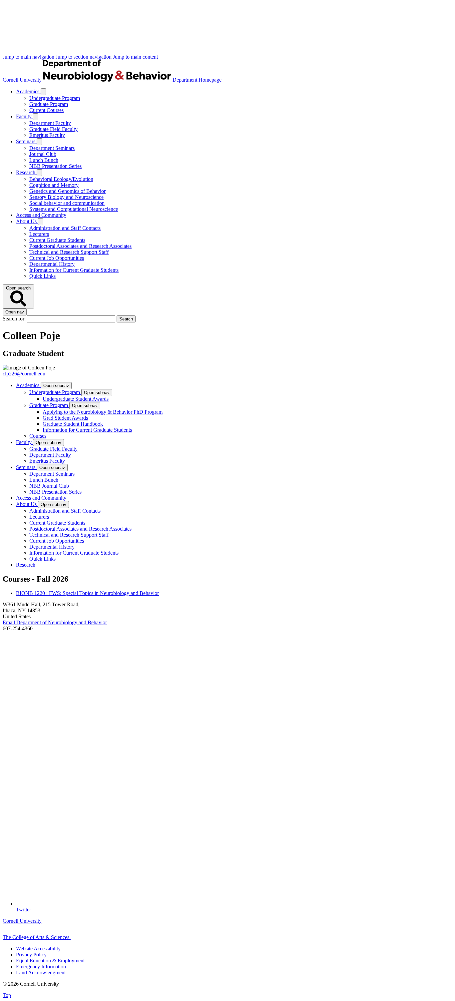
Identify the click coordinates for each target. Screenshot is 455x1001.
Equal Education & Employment (50, 960)
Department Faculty (50, 123)
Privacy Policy (31, 954)
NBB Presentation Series (55, 166)
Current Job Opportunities (56, 258)
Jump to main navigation (29, 57)
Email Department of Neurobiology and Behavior (55, 622)
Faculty (24, 116)
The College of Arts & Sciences (37, 937)
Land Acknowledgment (41, 972)
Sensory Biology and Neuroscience (66, 197)
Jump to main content (135, 57)
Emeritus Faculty (47, 135)
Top (7, 995)
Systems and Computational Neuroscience (73, 209)
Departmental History (52, 264)
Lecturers (39, 234)
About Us (27, 221)
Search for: (15, 318)
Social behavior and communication (67, 203)
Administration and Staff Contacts (65, 228)
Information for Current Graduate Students (74, 270)
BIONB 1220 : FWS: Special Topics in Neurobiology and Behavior (87, 593)
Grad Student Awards (65, 418)
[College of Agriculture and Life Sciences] (104, 937)
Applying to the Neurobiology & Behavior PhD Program (103, 412)
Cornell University (23, 80)
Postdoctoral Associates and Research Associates (80, 246)
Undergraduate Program (54, 98)
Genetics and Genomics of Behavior (67, 191)
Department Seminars (52, 148)
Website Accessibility (38, 948)
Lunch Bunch (43, 160)
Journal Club (42, 154)
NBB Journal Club (49, 486)
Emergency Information (41, 966)
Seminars (26, 141)
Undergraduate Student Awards (76, 399)
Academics (28, 91)
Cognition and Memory (54, 185)
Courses (37, 436)
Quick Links (42, 276)
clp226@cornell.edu (24, 373)
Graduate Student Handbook (73, 424)
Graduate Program (48, 104)
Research (26, 172)
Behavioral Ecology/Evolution (61, 179)
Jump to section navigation (84, 57)
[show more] (43, 91)
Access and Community (41, 215)
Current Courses (46, 110)
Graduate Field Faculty (53, 129)
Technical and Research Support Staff (69, 252)
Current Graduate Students (57, 240)
